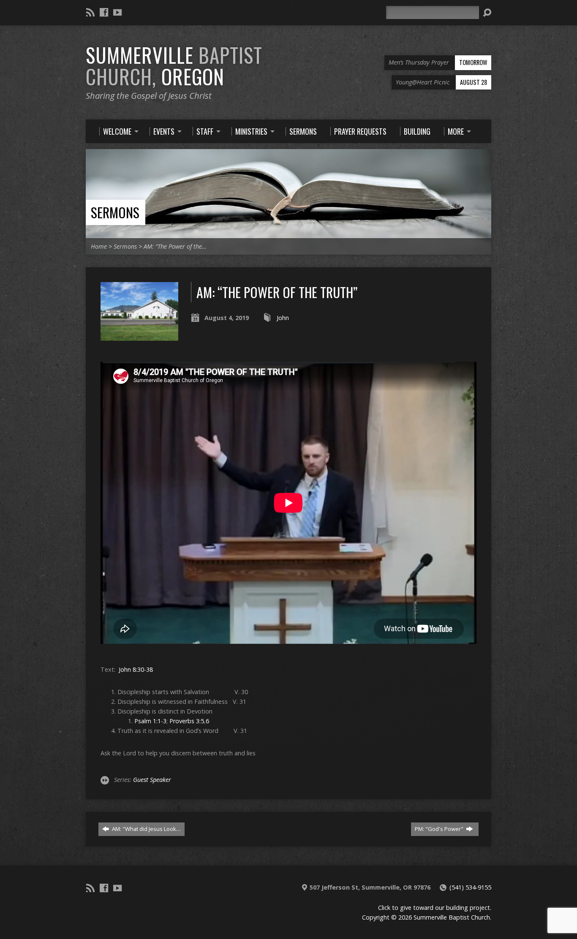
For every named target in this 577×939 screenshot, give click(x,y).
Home (99, 246)
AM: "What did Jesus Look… (146, 829)
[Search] (487, 12)
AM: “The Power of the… (175, 246)
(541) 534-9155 (470, 887)
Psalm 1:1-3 (150, 721)
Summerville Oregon (174, 65)
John (283, 318)
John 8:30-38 (136, 669)
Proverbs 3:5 (186, 721)
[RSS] (90, 12)
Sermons (115, 212)
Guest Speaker (152, 780)
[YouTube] (117, 12)
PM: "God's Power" (440, 829)
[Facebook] (104, 12)
